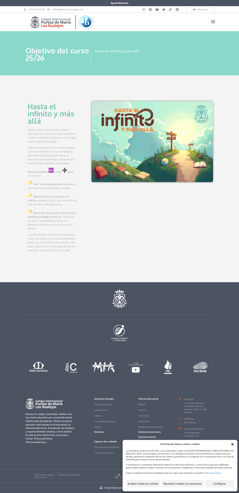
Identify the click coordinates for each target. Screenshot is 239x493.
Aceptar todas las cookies (143, 483)
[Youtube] (157, 9)
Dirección (188, 399)
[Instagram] (144, 9)
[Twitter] (164, 9)
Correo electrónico (194, 428)
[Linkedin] (177, 9)
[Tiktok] (170, 9)
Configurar (219, 483)
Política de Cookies (212, 473)
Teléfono (189, 418)
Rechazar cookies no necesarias (183, 483)
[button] (232, 444)
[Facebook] (150, 9)
